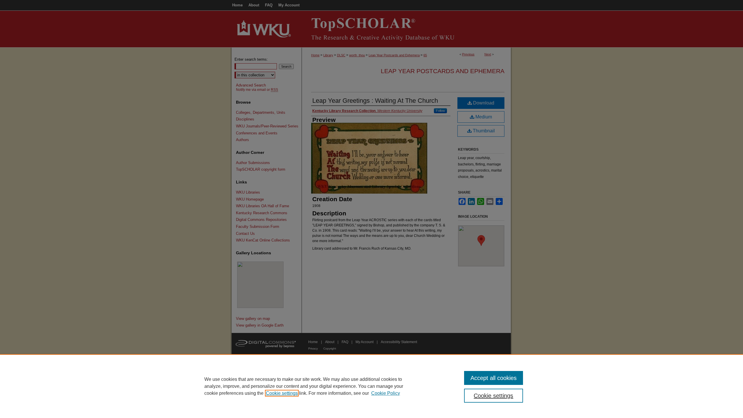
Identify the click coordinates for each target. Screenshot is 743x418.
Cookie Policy (385, 393)
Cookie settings (282, 393)
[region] (371, 386)
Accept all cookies (493, 378)
